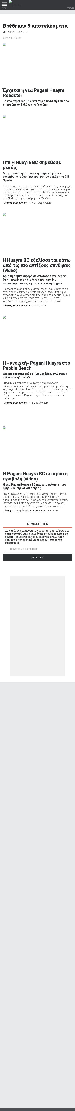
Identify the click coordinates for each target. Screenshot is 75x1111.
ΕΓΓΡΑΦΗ (38, 557)
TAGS (17, 38)
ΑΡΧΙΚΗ (7, 38)
